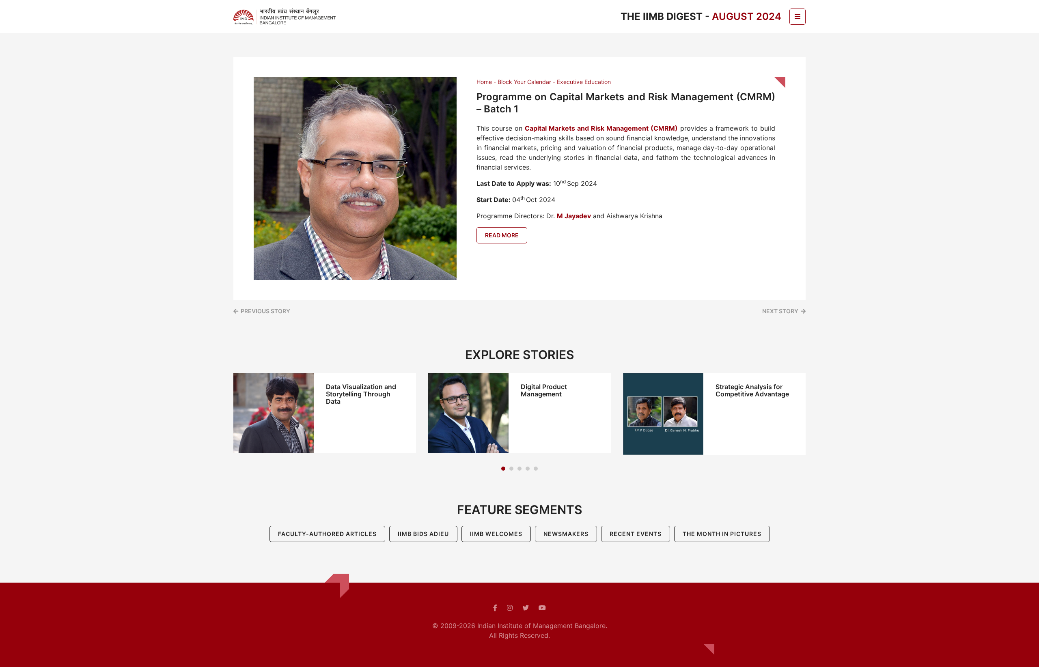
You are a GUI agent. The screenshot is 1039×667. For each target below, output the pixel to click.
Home (484, 81)
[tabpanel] (324, 413)
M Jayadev (574, 216)
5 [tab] (536, 469)
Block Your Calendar (524, 81)
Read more (502, 235)
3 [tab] (519, 469)
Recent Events (636, 533)
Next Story (780, 311)
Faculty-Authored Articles (327, 533)
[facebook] (495, 608)
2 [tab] (511, 469)
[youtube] (542, 608)
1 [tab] (503, 469)
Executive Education (584, 81)
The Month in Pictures (722, 533)
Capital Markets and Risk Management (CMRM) (601, 128)
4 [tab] (528, 469)
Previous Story (265, 311)
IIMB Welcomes (496, 533)
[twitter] (525, 608)
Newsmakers (565, 533)
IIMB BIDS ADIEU (423, 533)
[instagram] (510, 608)
